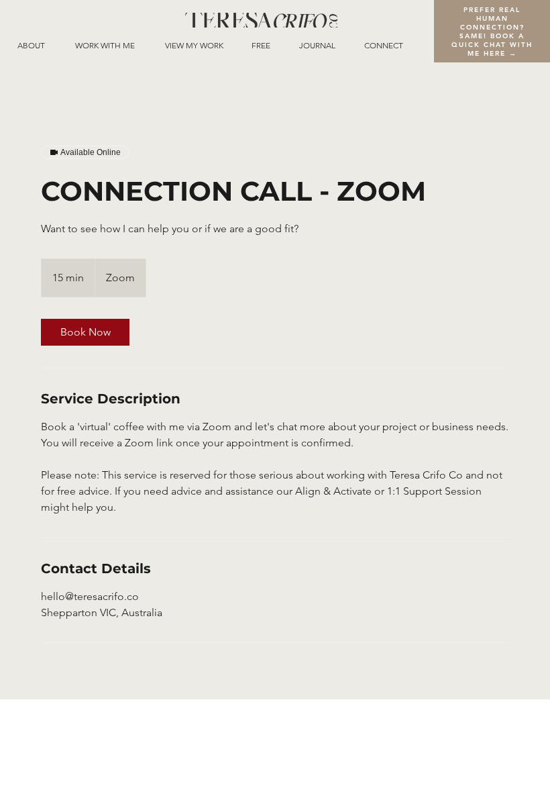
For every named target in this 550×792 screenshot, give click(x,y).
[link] (85, 332)
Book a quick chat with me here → (492, 45)
